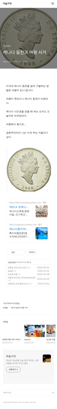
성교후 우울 (12, 274)
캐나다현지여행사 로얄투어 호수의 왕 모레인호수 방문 (18, 229)
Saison (11, 271)
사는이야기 (12, 262)
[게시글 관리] (21, 252)
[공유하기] (17, 252)
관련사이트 (7, 393)
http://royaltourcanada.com (23, 224)
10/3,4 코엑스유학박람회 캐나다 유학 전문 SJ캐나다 (19, 207)
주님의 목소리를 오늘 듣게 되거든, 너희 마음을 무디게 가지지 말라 (22, 362)
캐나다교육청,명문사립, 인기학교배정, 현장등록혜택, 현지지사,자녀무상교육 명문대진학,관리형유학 (19, 213)
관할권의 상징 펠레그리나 (18, 283)
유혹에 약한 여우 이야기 (17, 267)
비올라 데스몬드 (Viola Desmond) (21, 277)
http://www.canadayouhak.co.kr (25, 202)
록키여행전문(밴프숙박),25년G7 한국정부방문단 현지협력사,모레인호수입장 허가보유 (19, 235)
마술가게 (7, 3)
